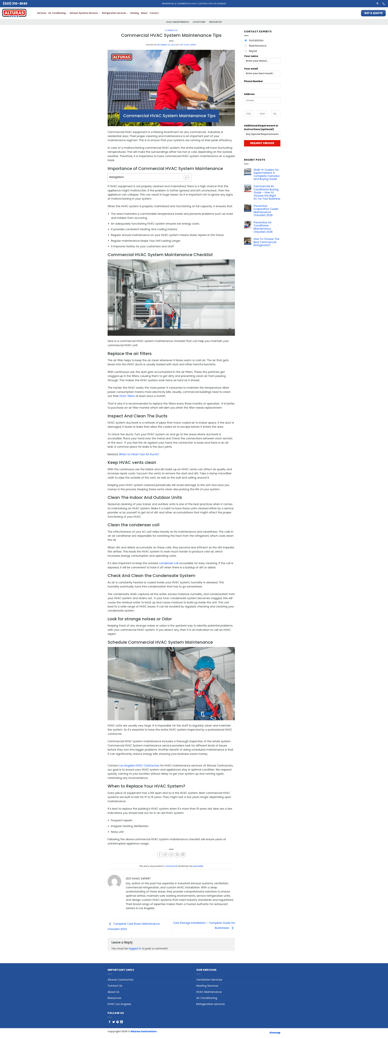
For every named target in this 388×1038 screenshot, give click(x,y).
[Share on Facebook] (159, 854)
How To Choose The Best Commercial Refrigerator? (266, 242)
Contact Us (115, 986)
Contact (154, 13)
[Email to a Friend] (171, 854)
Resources (215, 22)
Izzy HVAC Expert (188, 44)
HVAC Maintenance (177, 22)
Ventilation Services (209, 980)
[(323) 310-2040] (384, 4)
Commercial (171, 30)
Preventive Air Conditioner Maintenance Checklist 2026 (263, 227)
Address (249, 94)
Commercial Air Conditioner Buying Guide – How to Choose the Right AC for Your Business (267, 192)
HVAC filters (127, 396)
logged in (135, 948)
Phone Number (253, 81)
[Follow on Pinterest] (117, 1022)
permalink (198, 866)
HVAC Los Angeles (119, 1004)
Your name (251, 56)
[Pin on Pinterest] (177, 854)
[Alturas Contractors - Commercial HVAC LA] (17, 13)
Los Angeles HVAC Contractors (139, 765)
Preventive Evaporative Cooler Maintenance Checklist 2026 (266, 210)
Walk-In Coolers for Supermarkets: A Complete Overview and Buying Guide (266, 174)
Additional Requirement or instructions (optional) (261, 127)
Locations (199, 22)
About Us (113, 992)
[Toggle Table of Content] (185, 177)
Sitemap (274, 1032)
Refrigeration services (114, 13)
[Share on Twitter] (165, 854)
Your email (251, 68)
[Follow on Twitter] (113, 1022)
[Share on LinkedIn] (183, 854)
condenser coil (169, 563)
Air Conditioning (57, 13)
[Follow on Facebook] (109, 1022)
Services (41, 13)
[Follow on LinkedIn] (121, 1022)
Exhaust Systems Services (84, 13)
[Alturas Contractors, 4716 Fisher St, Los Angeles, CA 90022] (378, 4)
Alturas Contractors (120, 980)
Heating (134, 13)
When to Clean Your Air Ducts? (139, 454)
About (144, 13)
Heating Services (207, 986)
